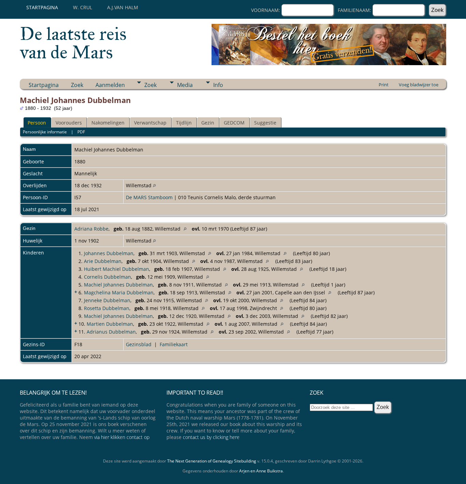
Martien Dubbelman (110, 324)
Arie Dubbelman (102, 261)
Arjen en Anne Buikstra (261, 471)
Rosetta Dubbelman (106, 308)
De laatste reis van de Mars (73, 43)
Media (185, 85)
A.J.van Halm (122, 7)
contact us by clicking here (211, 437)
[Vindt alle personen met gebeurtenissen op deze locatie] (154, 185)
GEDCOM (234, 122)
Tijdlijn (184, 122)
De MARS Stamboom (149, 197)
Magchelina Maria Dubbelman (119, 292)
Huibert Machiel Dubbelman (116, 269)
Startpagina (42, 7)
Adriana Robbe (91, 228)
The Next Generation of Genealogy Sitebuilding (211, 461)
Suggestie (265, 122)
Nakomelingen (108, 122)
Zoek (77, 85)
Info (218, 85)
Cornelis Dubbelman (107, 277)
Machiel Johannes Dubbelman (118, 284)
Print (384, 85)
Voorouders (69, 122)
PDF (81, 132)
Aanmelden (110, 85)
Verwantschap (150, 122)
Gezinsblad (138, 344)
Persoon (37, 122)
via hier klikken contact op (121, 437)
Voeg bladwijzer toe (418, 85)
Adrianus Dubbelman (111, 331)
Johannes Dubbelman (108, 253)
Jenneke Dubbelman (107, 300)
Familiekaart (174, 344)
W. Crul (82, 7)
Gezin (207, 122)
